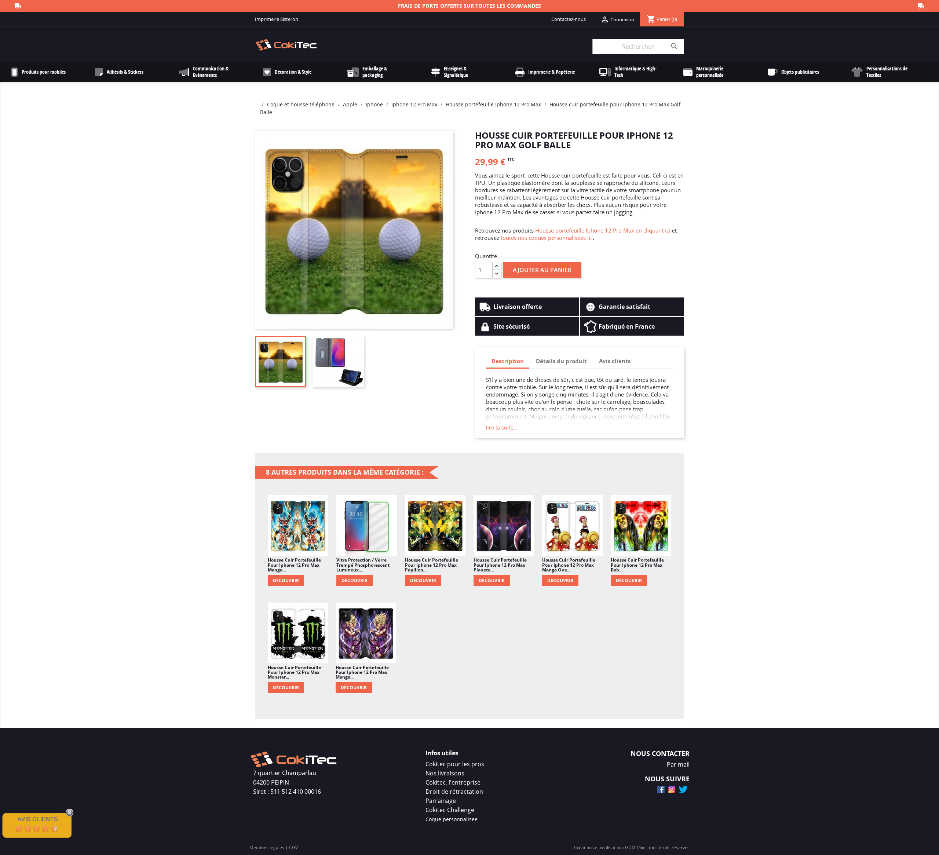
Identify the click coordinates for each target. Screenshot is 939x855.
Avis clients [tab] (615, 361)
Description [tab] (508, 361)
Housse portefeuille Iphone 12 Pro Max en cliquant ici (603, 230)
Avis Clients (37, 819)
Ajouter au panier (542, 270)
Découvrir (286, 580)
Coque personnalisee (451, 819)
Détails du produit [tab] (561, 361)
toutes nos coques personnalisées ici (547, 237)
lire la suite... (502, 427)
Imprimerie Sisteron (276, 19)
